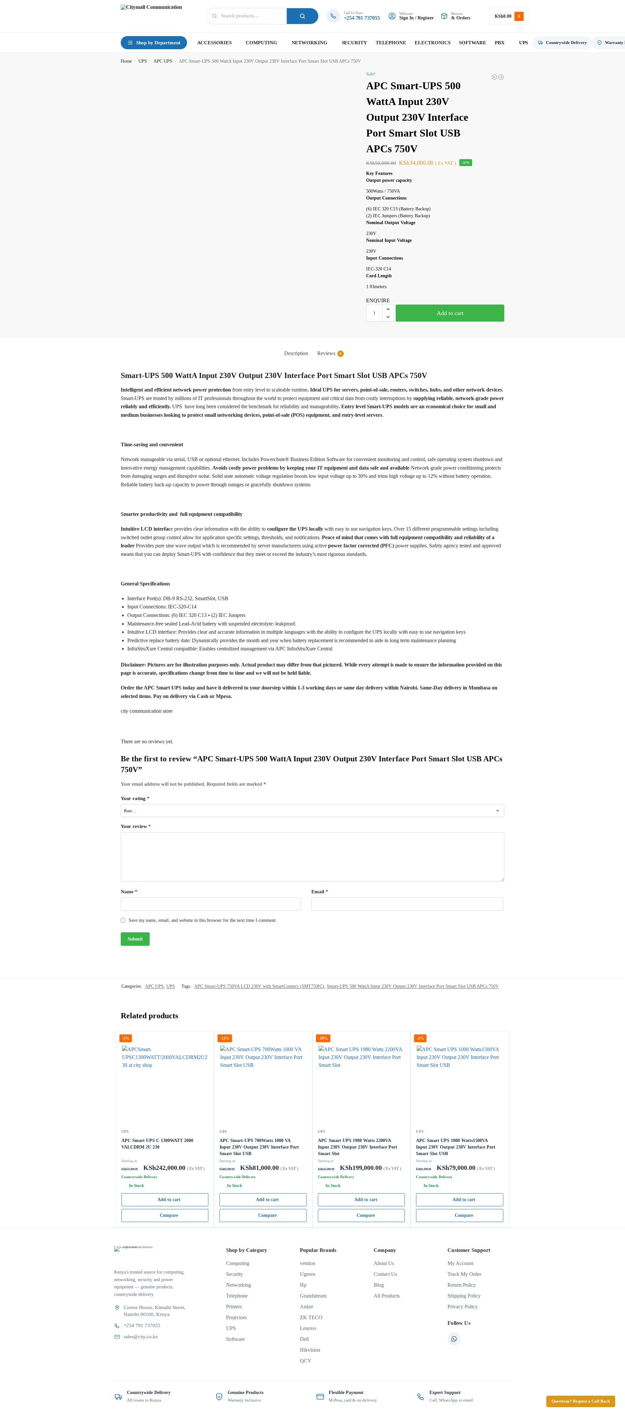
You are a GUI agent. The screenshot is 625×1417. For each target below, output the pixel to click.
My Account (460, 1263)
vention (307, 1263)
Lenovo (308, 1328)
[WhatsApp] (454, 1338)
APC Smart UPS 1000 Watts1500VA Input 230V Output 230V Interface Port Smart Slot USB (455, 1146)
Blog (379, 1285)
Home (126, 61)
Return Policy (462, 1285)
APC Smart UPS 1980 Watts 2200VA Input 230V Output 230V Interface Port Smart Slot (357, 1146)
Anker (306, 1306)
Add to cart (450, 313)
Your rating (135, 798)
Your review (136, 826)
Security (234, 1274)
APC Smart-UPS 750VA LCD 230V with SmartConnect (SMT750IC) (259, 986)
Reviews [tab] (329, 353)
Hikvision (310, 1350)
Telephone (237, 1296)
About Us (384, 1263)
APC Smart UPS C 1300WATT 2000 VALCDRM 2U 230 (157, 1144)
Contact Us (385, 1274)
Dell (304, 1339)
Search (302, 16)
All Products (387, 1296)
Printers (234, 1306)
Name (129, 891)
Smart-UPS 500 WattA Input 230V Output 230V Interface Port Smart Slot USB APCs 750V (413, 986)
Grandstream (313, 1296)
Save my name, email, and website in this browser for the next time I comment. (203, 920)
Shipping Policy (464, 1296)
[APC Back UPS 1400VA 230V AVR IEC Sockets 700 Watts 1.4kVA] (494, 77)
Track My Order (464, 1274)
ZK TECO (311, 1317)
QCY (305, 1361)
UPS (142, 61)
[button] (509, 16)
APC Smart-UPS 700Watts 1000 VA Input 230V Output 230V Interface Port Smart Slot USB (259, 1146)
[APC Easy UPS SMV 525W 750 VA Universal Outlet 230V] (501, 77)
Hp (303, 1285)
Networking (238, 1285)
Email (319, 891)
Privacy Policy (463, 1306)
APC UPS (163, 61)
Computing (237, 1263)
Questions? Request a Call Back (581, 1401)
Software (235, 1339)
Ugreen (307, 1274)
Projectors (236, 1317)
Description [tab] (296, 353)
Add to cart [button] (168, 1199)
